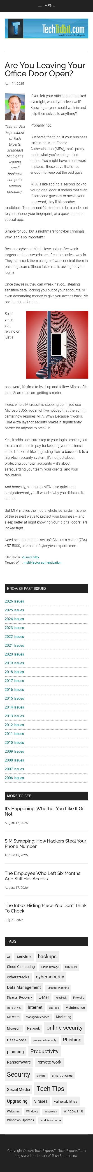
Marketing (63, 1017)
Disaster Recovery (19, 997)
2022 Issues (14, 636)
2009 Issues (14, 751)
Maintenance (75, 1008)
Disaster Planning (58, 987)
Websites (13, 1111)
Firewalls (78, 997)
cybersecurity (50, 977)
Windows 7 (51, 1111)
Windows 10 (73, 1111)
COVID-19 (71, 967)
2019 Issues (14, 663)
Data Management (24, 987)
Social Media (18, 1089)
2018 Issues (14, 672)
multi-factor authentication (42, 562)
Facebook (61, 997)
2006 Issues (14, 778)
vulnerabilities (65, 1101)
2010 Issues (14, 742)
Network (33, 1028)
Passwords (16, 1040)
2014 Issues (14, 707)
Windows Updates (20, 1120)
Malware (13, 1017)
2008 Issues (14, 760)
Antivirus (23, 957)
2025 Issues (14, 610)
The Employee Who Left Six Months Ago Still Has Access (42, 876)
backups (47, 956)
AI (8, 957)
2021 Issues (14, 645)
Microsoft (14, 1028)
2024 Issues (14, 619)
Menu (49, 6)
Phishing (72, 1039)
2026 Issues (14, 601)
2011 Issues (14, 734)
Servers (41, 1075)
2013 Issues (14, 716)
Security (18, 1074)
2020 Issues (14, 654)
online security (64, 1027)
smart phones (62, 1076)
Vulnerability (30, 557)
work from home (51, 1120)
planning (15, 1051)
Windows (32, 1111)
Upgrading (17, 1101)
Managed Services (37, 1017)
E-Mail (44, 997)
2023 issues (14, 628)
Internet (35, 1007)
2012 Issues (14, 725)
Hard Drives (14, 1007)
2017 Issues (14, 681)
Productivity (44, 1051)
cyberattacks (18, 977)
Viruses (40, 1101)
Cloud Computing (21, 967)
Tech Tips (50, 1089)
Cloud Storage (50, 967)
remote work (49, 1062)
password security (44, 1040)
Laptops (54, 1007)
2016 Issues (14, 689)
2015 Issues (14, 698)
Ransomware (19, 1062)
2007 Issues (14, 769)
